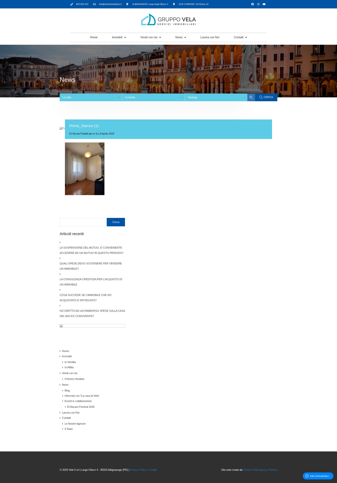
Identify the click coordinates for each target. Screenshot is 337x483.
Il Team (69, 428)
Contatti (238, 37)
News (179, 37)
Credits (153, 469)
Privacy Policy (138, 469)
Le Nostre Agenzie (75, 423)
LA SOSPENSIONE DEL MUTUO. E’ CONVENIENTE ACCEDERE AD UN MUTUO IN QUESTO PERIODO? (91, 250)
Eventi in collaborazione (78, 400)
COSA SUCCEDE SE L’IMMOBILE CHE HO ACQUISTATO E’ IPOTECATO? (85, 298)
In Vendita (70, 362)
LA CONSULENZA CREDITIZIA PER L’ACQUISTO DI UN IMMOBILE (91, 282)
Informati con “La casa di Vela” (82, 395)
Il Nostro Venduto (74, 378)
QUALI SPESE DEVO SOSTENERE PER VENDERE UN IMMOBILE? (91, 266)
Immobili (117, 37)
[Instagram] (258, 4)
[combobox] (91, 97)
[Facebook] (252, 4)
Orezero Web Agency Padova (260, 469)
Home (94, 37)
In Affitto (69, 367)
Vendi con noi (148, 37)
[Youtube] (264, 4)
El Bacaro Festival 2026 (80, 406)
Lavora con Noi (209, 37)
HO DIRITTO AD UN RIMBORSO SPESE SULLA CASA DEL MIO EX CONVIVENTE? (92, 313)
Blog (67, 390)
